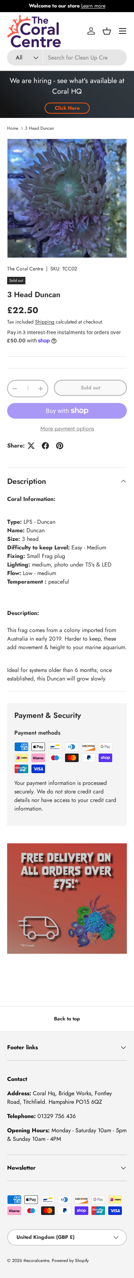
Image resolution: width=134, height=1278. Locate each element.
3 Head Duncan (39, 128)
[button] (107, 31)
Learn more (93, 5)
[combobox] (67, 58)
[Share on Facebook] (45, 446)
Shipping (44, 321)
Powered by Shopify (70, 1260)
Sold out (90, 387)
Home (12, 128)
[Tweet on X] (31, 446)
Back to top (67, 1018)
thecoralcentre (36, 1260)
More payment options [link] (67, 428)
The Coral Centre (25, 268)
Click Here (67, 108)
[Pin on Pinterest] (60, 446)
